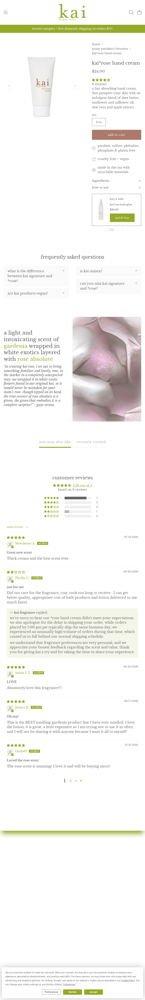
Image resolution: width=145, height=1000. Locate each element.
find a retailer (87, 874)
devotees (83, 846)
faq (79, 867)
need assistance (17, 947)
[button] (131, 12)
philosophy (86, 860)
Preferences (51, 992)
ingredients (100, 181)
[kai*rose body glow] (101, 209)
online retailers (89, 881)
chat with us (14, 941)
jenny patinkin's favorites (110, 48)
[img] (16, 537)
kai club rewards (18, 934)
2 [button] (71, 781)
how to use (100, 187)
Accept (93, 992)
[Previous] (9, 86)
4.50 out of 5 (82, 485)
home (96, 44)
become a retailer (91, 888)
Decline (72, 992)
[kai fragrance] (72, 12)
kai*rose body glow (121, 204)
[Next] (75, 86)
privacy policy (16, 961)
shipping (11, 954)
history (82, 853)
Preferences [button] (69, 984)
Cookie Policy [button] (128, 980)
